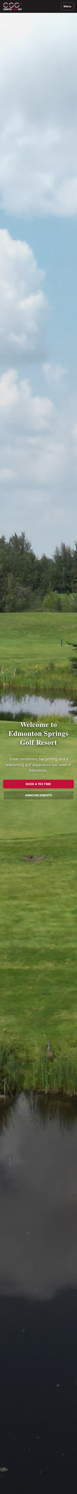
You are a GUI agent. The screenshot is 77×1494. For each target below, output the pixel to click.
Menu (67, 6)
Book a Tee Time (38, 784)
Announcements (38, 795)
